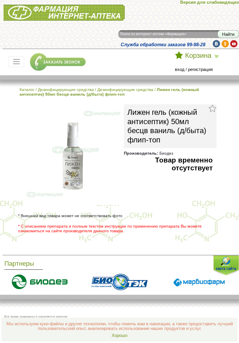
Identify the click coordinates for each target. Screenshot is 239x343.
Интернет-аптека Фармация (31, 8)
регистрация (200, 69)
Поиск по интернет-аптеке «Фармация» (153, 34)
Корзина (198, 55)
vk (216, 43)
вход (179, 69)
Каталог (27, 89)
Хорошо (119, 335)
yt (234, 43)
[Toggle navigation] (16, 61)
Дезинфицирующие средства (66, 89)
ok (225, 43)
